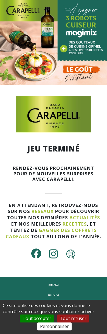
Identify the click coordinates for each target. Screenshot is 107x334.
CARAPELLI (54, 285)
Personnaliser (54, 326)
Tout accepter (36, 318)
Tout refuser (73, 318)
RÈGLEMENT (53, 295)
